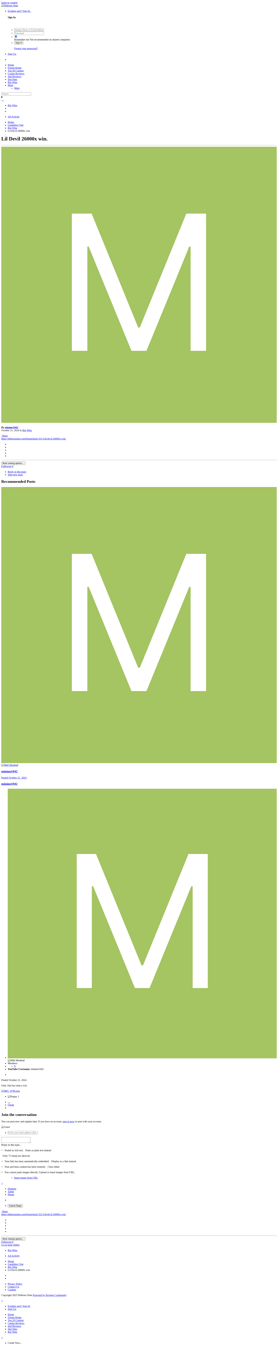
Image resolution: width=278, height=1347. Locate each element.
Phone (11, 1194)
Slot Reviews (14, 76)
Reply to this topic (17, 471)
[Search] (2, 100)
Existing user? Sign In (19, 11)
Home (11, 65)
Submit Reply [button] (15, 1206)
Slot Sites (12, 79)
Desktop (12, 1188)
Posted (14, 777)
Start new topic (15, 474)
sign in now (68, 1121)
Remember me (21, 39)
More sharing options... (13, 463)
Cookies (12, 1289)
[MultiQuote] (9, 1102)
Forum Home (14, 67)
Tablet (11, 1191)
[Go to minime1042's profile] (139, 422)
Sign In (18, 43)
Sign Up (12, 54)
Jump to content (9, 2)
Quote (11, 1104)
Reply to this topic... (11, 1144)
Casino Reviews (16, 73)
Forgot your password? (26, 48)
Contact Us (13, 1286)
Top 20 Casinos (16, 70)
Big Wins (12, 82)
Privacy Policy (15, 1283)
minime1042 (11, 427)
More (10, 85)
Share (4, 435)
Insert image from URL (26, 1177)
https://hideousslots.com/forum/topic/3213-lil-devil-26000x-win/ (33, 438)
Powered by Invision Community (50, 1295)
